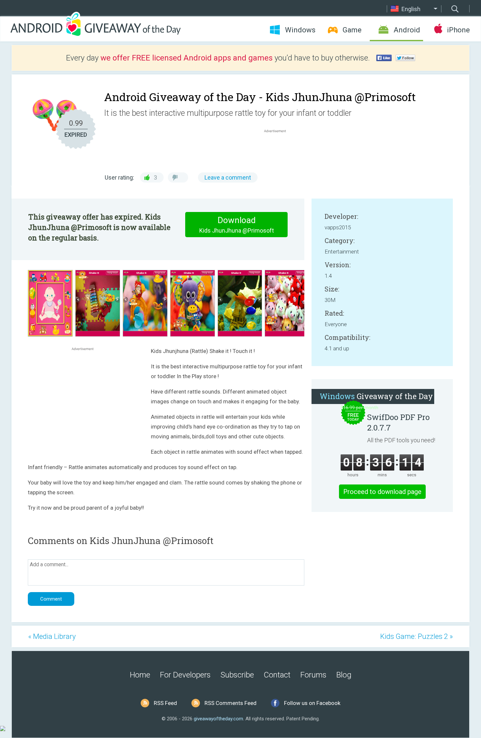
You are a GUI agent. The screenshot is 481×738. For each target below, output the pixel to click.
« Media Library (52, 636)
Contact (277, 674)
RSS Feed (165, 703)
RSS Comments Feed (231, 703)
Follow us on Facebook (312, 703)
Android (407, 30)
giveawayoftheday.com (218, 719)
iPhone (458, 30)
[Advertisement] (278, 149)
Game (352, 30)
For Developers (185, 674)
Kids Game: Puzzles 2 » (416, 636)
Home (140, 674)
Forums (313, 674)
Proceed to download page (382, 492)
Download (236, 224)
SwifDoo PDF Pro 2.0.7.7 (398, 422)
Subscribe (237, 674)
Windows (300, 30)
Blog (343, 674)
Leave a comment (228, 177)
